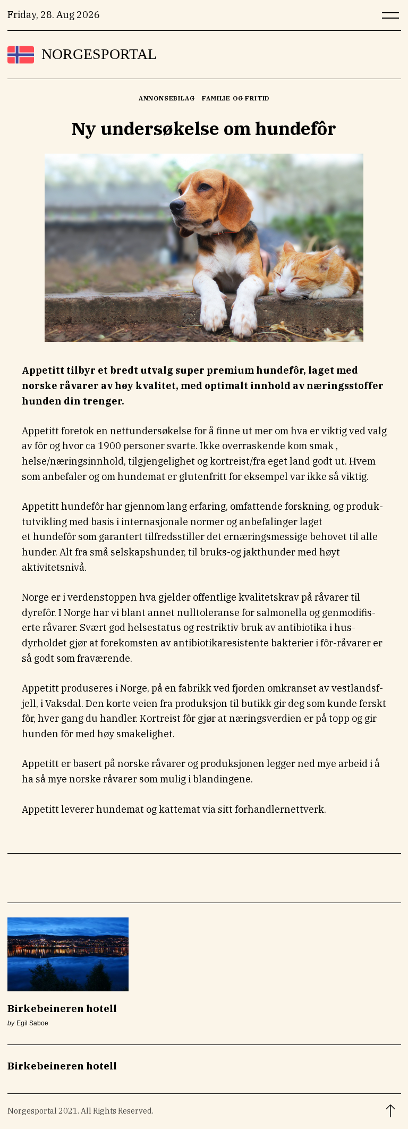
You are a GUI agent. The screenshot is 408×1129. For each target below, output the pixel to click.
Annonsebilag (167, 98)
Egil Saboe (32, 1023)
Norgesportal (99, 54)
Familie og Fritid (235, 98)
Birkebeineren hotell (62, 1008)
